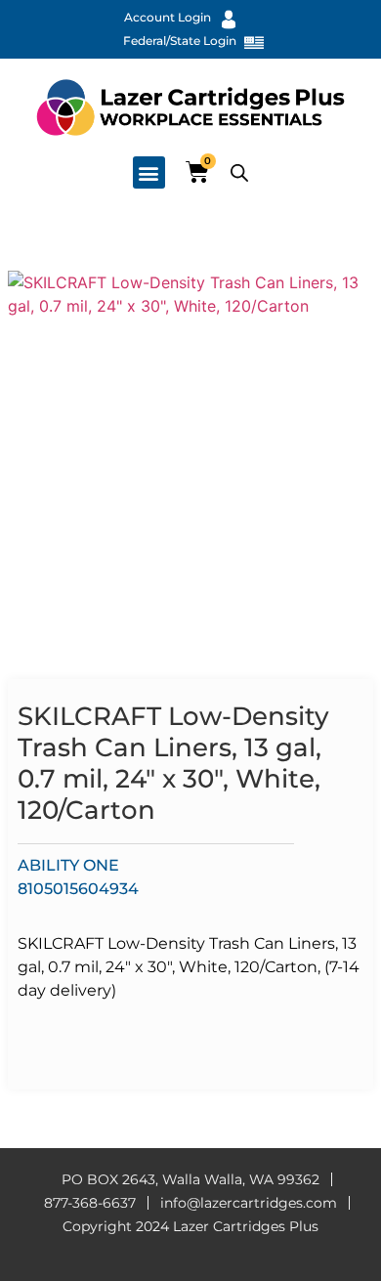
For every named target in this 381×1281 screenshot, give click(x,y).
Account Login (167, 17)
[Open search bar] (239, 172)
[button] (149, 172)
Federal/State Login (179, 40)
